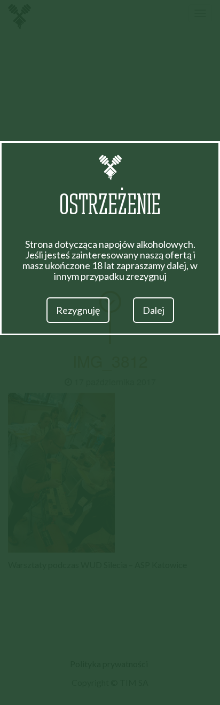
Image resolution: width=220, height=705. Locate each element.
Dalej (153, 310)
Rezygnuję (78, 310)
